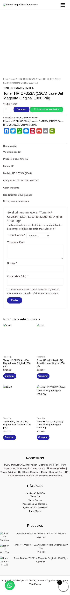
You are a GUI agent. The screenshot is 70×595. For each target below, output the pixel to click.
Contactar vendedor (48, 109)
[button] (10, 585)
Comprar (21, 109)
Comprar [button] (9, 376)
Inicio (5, 79)
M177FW (53, 121)
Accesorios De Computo (35, 504)
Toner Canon (35, 500)
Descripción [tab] (10, 146)
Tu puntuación (16, 235)
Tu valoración (15, 242)
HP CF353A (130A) (21, 121)
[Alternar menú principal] (63, 5)
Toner (12, 79)
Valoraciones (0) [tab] (12, 152)
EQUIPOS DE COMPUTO (35, 507)
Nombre (12, 263)
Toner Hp (8, 88)
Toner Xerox (35, 511)
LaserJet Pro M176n (39, 121)
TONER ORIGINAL (26, 79)
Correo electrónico (17, 276)
